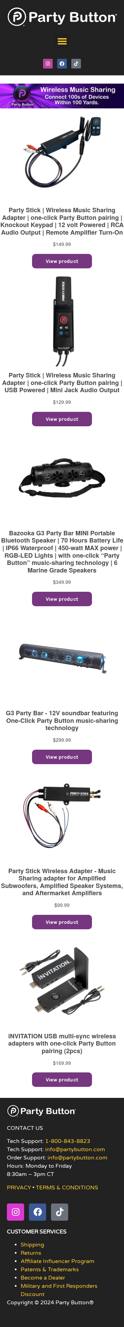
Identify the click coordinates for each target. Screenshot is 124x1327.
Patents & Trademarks (50, 1269)
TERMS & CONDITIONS (67, 1187)
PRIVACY (19, 1187)
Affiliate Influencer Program (57, 1261)
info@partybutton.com (75, 1149)
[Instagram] (48, 63)
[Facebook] (62, 63)
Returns (31, 1253)
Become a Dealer (43, 1277)
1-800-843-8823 (67, 1141)
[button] (62, 41)
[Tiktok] (76, 63)
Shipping (32, 1244)
